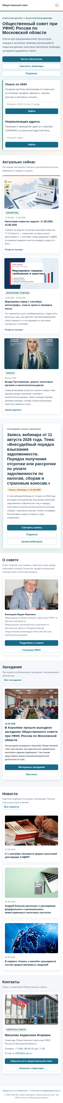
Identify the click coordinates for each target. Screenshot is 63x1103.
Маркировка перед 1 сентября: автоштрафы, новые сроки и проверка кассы (28, 305)
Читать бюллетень (31, 59)
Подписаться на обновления (15, 1091)
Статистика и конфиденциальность (45, 1091)
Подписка (31, 73)
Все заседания (12, 680)
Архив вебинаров (31, 541)
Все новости (11, 807)
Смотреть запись (32, 527)
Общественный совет (15, 5)
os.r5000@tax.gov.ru (22, 1053)
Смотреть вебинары (31, 66)
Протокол (31, 774)
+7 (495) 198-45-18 (24, 1048)
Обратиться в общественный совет (31, 1061)
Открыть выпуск (14, 249)
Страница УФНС (31, 650)
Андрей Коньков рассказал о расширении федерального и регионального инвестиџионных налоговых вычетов (30, 909)
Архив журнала (13, 410)
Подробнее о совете (32, 643)
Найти (31, 111)
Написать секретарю (31, 1068)
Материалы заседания (31, 767)
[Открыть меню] (57, 5)
